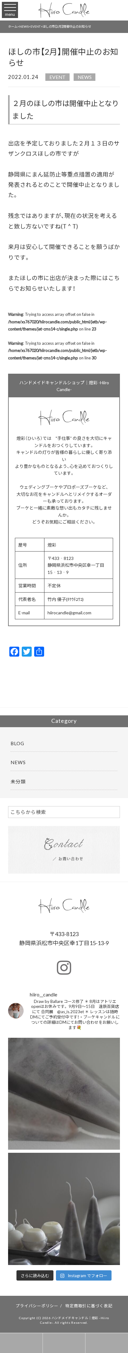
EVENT (57, 77)
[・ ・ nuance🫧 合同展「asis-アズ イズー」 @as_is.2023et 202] (64, 1094)
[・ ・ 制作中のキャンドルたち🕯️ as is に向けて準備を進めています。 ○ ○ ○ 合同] (64, 1209)
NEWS (85, 77)
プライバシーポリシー (37, 1306)
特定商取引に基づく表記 (88, 1306)
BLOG (17, 743)
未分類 (18, 781)
